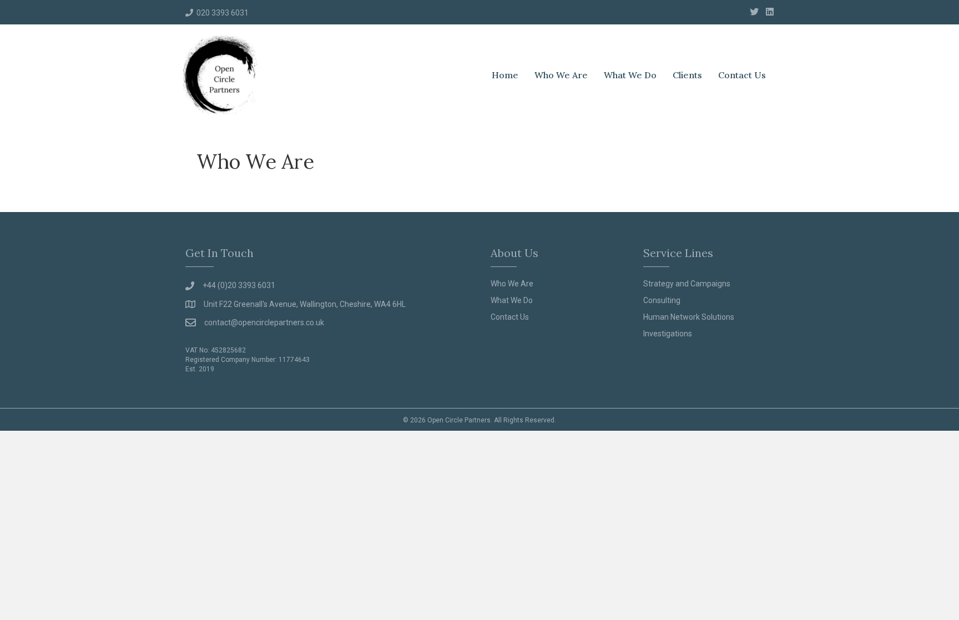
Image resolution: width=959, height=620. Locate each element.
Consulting (661, 300)
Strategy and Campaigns (686, 283)
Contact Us (742, 74)
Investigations (667, 333)
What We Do (630, 74)
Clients (687, 74)
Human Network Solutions (688, 316)
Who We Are (561, 74)
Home (505, 74)
